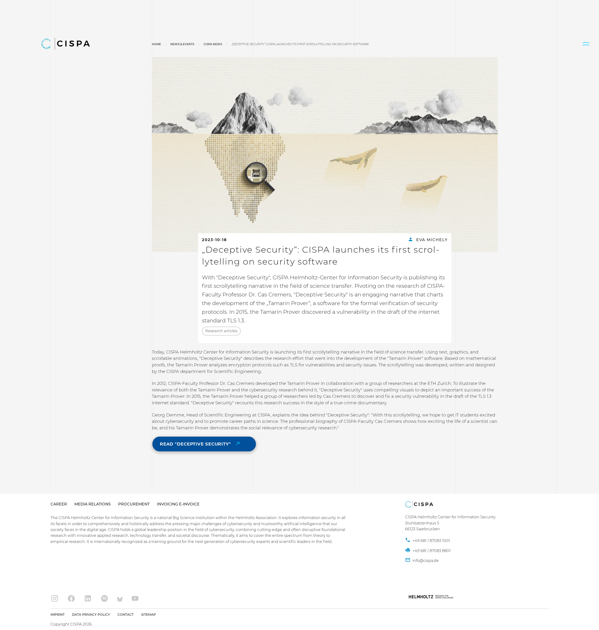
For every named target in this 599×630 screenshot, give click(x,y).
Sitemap (148, 614)
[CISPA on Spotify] (104, 598)
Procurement (134, 504)
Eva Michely (431, 239)
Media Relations (92, 504)
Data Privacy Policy (91, 614)
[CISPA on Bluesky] (120, 598)
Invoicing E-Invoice (178, 504)
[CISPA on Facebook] (71, 598)
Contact (125, 614)
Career (59, 504)
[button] (586, 44)
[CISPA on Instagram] (55, 598)
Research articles (221, 330)
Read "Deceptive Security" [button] (196, 444)
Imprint (58, 614)
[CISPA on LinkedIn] (88, 598)
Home (156, 44)
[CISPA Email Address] (422, 560)
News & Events (182, 44)
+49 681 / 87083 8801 (431, 550)
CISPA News (213, 44)
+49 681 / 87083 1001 (431, 540)
